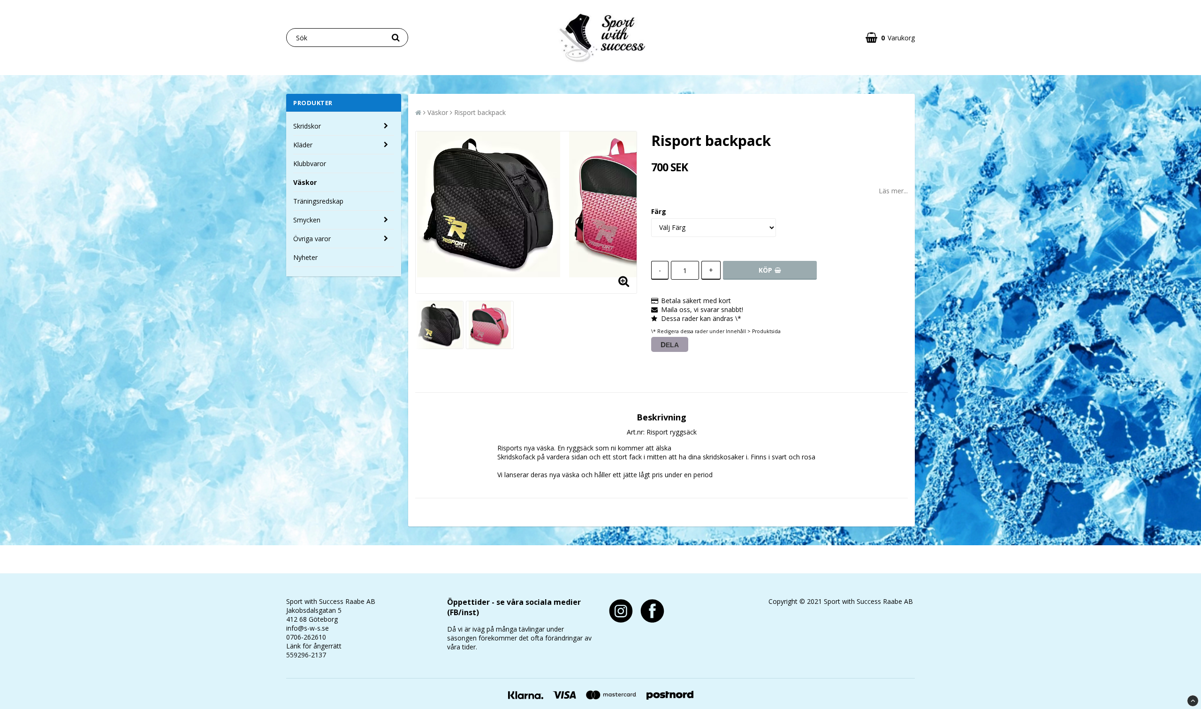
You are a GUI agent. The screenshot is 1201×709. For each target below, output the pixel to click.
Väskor (305, 182)
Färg (658, 211)
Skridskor (307, 126)
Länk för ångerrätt (314, 645)
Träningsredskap (318, 201)
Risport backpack (480, 112)
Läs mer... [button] (893, 190)
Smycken (306, 219)
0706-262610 (306, 637)
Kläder (302, 144)
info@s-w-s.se (307, 628)
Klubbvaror (309, 163)
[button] (890, 38)
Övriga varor (312, 238)
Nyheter (305, 257)
